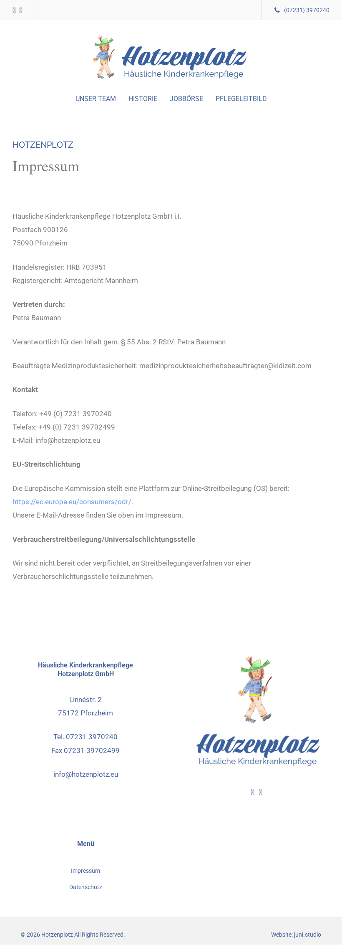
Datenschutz (85, 887)
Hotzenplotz (57, 934)
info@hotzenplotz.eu (85, 774)
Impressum (85, 870)
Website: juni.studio (296, 934)
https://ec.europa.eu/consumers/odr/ (72, 502)
